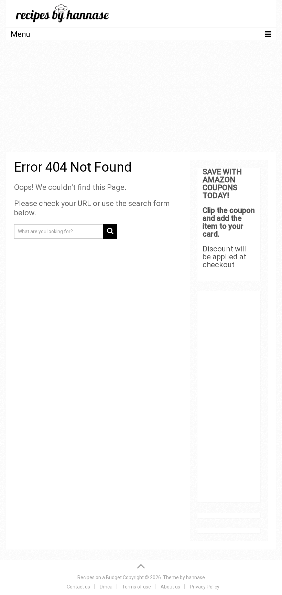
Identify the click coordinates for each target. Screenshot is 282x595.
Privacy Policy (204, 586)
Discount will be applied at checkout (225, 257)
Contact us (78, 586)
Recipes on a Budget (99, 577)
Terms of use (136, 586)
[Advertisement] (141, 97)
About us (170, 586)
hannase (195, 577)
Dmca (106, 586)
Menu (20, 34)
